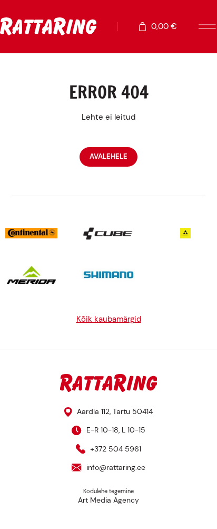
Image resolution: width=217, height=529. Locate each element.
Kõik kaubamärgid (108, 319)
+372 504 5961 (115, 449)
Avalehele (108, 156)
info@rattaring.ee (115, 467)
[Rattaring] (48, 26)
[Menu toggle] (207, 26)
